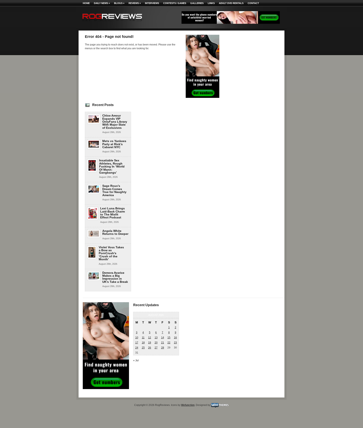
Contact (253, 3)
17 (136, 342)
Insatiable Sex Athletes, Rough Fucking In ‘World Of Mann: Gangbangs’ (112, 166)
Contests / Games (174, 3)
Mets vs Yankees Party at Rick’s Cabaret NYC (114, 144)
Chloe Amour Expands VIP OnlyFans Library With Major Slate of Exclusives (114, 121)
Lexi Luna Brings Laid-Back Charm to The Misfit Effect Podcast (112, 213)
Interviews (152, 3)
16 (175, 337)
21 (162, 342)
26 (149, 347)
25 (143, 347)
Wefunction (188, 405)
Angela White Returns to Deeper (115, 232)
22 (168, 342)
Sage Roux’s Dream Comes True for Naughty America (114, 190)
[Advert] (231, 22)
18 (143, 342)
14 (162, 337)
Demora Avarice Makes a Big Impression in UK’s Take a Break (115, 277)
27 (156, 347)
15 (168, 337)
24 (136, 347)
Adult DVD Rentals (231, 3)
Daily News (102, 3)
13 (156, 337)
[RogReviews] (112, 22)
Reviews (135, 3)
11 (143, 337)
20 (156, 342)
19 (149, 342)
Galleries (197, 3)
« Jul (136, 360)
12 (149, 337)
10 (136, 337)
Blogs (119, 3)
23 (175, 342)
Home (86, 3)
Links (211, 3)
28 (162, 347)
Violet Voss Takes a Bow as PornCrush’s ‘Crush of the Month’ (111, 253)
